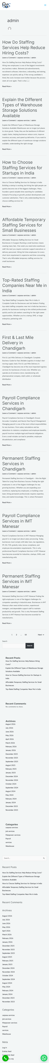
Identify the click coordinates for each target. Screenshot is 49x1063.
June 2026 (10, 732)
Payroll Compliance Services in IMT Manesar (21, 521)
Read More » (7, 86)
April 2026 (10, 739)
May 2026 (9, 735)
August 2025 (10, 765)
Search (4, 641)
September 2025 (12, 761)
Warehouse (10, 846)
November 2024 (12, 780)
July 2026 (9, 728)
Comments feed (8, 1055)
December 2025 (12, 754)
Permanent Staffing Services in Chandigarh (21, 463)
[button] (44, 1058)
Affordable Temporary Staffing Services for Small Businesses (23, 225)
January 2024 (11, 802)
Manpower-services (13, 835)
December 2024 (12, 776)
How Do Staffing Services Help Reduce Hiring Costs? (23, 47)
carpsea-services (23, 58)
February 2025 (11, 769)
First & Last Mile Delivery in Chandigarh (18, 343)
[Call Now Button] (5, 1058)
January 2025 (11, 773)
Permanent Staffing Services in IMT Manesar (21, 581)
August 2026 (10, 724)
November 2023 (12, 810)
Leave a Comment (9, 58)
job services (10, 831)
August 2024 (10, 791)
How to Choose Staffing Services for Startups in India (22, 168)
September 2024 (12, 788)
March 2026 (10, 743)
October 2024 (11, 784)
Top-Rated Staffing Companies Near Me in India (24, 285)
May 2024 (9, 795)
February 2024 (11, 799)
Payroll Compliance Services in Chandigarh (21, 403)
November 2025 (12, 758)
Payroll (8, 839)
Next (41, 635)
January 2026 (11, 750)
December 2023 (12, 806)
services (9, 842)
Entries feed (6, 1051)
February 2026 (11, 746)
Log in (4, 1048)
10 (26, 635)
